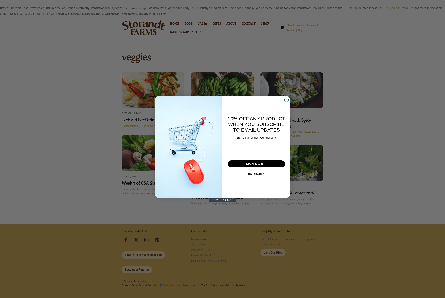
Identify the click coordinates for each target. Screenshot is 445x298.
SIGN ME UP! (256, 163)
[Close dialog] (286, 100)
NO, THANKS (256, 174)
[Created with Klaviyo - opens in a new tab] (222, 200)
